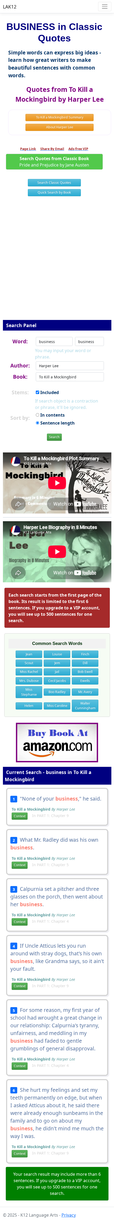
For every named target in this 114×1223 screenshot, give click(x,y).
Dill (85, 663)
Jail (57, 671)
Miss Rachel (29, 671)
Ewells (85, 680)
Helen (28, 705)
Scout (29, 663)
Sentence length (57, 423)
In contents (52, 415)
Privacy (69, 1215)
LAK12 (9, 6)
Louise (57, 654)
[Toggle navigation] (104, 6)
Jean (29, 654)
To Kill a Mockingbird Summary (59, 117)
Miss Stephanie (29, 691)
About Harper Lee (59, 127)
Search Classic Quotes (54, 182)
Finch (85, 654)
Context (19, 816)
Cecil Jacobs (57, 680)
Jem (57, 663)
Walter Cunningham (85, 705)
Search (54, 437)
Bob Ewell (85, 671)
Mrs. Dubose (29, 680)
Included (49, 392)
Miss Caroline (57, 705)
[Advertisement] (57, 261)
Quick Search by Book (54, 192)
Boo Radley (57, 692)
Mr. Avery (85, 692)
